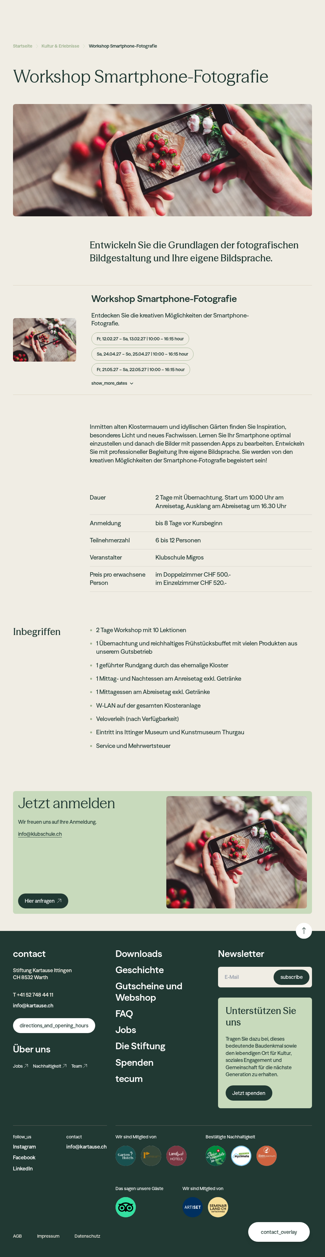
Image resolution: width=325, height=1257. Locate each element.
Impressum (48, 1236)
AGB (17, 1236)
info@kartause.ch (33, 1005)
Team (76, 1066)
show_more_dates (109, 383)
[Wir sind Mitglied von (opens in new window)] (192, 1207)
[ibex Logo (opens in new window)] (266, 1156)
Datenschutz (87, 1236)
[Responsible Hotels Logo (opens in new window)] (151, 1156)
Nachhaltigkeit (47, 1066)
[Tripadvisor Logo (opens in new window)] (126, 1207)
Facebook (24, 1157)
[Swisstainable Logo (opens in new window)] (216, 1156)
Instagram (24, 1146)
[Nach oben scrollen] (304, 931)
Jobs (18, 1066)
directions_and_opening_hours (54, 1025)
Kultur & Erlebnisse (60, 46)
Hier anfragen (40, 901)
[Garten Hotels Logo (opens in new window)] (126, 1156)
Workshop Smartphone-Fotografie (123, 46)
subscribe (292, 977)
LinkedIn (23, 1168)
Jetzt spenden (248, 1093)
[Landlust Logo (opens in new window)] (176, 1156)
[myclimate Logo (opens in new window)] (241, 1156)
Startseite (22, 46)
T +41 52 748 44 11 (33, 995)
